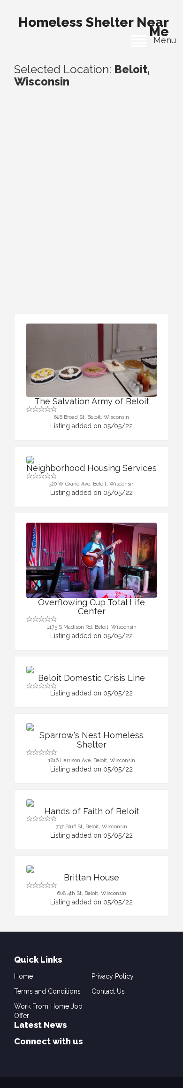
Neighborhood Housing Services (91, 468)
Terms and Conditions (47, 991)
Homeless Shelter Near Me (93, 24)
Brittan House (91, 877)
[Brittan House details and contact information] (91, 869)
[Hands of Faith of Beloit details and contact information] (91, 803)
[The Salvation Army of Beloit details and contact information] (91, 360)
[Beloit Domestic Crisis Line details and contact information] (91, 669)
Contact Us (108, 991)
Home (23, 976)
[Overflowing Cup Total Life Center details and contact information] (91, 572)
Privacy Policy (113, 976)
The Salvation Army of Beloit (91, 401)
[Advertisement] (91, 217)
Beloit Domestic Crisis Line (91, 678)
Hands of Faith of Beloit (91, 811)
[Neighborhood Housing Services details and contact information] (91, 459)
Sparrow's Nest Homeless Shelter (91, 739)
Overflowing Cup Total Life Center (91, 607)
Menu (161, 40)
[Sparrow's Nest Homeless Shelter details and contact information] (91, 727)
